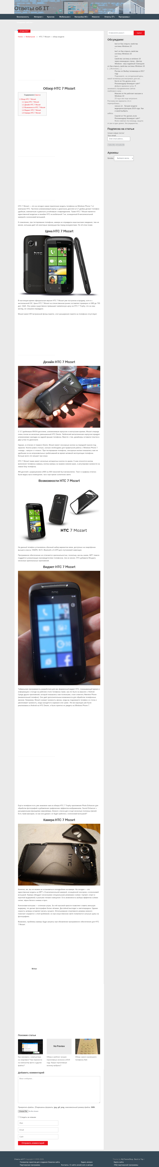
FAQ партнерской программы (126, 1165)
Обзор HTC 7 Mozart (27, 99)
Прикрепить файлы (56, 1107)
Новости (95, 16)
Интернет (38, 16)
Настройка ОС (81, 16)
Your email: (111, 135)
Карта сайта (119, 1162)
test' (116, 51)
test (116, 44)
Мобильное (65, 16)
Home (20, 37)
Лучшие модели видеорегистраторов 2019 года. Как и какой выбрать (129, 108)
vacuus (117, 106)
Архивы (110, 158)
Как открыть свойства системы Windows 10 (127, 66)
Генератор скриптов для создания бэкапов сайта (40, 1162)
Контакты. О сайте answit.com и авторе (77, 1165)
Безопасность (23, 16)
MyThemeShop (127, 1159)
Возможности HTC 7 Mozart (33, 107)
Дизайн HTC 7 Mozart (31, 105)
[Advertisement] (59, 55)
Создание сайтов (25, 22)
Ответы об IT (31, 8)
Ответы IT (109, 16)
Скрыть (37, 95)
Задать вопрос (87, 1162)
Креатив (50, 16)
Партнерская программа (30, 1165)
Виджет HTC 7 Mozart (31, 110)
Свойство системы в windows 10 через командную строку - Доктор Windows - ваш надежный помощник (129, 61)
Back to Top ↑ (139, 1159)
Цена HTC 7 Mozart (30, 102)
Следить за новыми (28, 1117)
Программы (124, 16)
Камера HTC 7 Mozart (31, 113)
